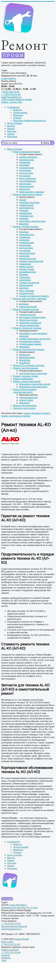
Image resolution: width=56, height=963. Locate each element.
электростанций (27, 314)
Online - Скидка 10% (11, 102)
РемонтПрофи (21, 939)
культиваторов (26, 167)
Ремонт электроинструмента (27, 194)
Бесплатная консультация (14, 926)
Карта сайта (7, 941)
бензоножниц (26, 285)
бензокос (23, 274)
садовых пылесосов (29, 282)
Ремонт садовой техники (26, 226)
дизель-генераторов (29, 325)
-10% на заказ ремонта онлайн (16, 99)
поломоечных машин (30, 341)
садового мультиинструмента (34, 296)
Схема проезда (8, 78)
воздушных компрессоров (32, 221)
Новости (17, 110)
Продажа (11, 131)
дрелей (22, 199)
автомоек (24, 304)
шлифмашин (25, 213)
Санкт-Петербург (17, 905)
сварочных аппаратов (30, 322)
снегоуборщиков (27, 181)
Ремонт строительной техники (28, 349)
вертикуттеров (26, 269)
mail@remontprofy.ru (11, 97)
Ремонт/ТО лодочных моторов (28, 365)
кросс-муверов (26, 290)
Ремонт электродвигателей (27, 381)
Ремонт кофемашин (23, 378)
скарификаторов (27, 272)
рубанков (24, 210)
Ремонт (11, 128)
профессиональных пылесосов (34, 338)
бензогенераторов (28, 320)
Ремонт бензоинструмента (26, 151)
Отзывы (17, 118)
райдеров (24, 288)
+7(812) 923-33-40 (10, 91)
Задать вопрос (20, 112)
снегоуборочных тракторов (33, 373)
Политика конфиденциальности (29, 120)
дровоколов (25, 264)
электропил (25, 280)
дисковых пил (26, 215)
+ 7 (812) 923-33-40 (10, 94)
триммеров (24, 162)
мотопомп (24, 256)
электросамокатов (28, 397)
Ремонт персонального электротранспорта (24, 390)
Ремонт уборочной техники (27, 328)
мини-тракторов (27, 178)
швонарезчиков (27, 357)
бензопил (24, 232)
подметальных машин (30, 344)
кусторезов (24, 175)
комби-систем (26, 266)
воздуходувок (26, 173)
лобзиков (23, 218)
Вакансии (18, 115)
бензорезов (24, 360)
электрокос (24, 277)
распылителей (26, 186)
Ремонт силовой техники (26, 309)
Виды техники (14, 123)
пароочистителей (28, 306)
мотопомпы (25, 183)
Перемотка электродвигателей (34, 384)
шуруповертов (26, 207)
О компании (13, 107)
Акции (10, 134)
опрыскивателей (27, 258)
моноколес (24, 402)
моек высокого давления (31, 191)
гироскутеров (26, 400)
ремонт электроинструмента (15, 416)
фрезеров (23, 223)
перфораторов (26, 205)
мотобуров (24, 362)
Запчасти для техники (24, 408)
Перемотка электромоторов (33, 386)
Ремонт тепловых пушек (25, 376)
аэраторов (24, 165)
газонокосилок (26, 159)
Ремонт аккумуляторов (24, 405)
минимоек (24, 346)
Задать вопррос (21, 847)
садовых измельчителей (31, 261)
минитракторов (27, 253)
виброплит (24, 189)
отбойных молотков (29, 202)
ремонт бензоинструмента (37, 413)
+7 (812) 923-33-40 (10, 944)
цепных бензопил (28, 157)
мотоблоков (25, 170)
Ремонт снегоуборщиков (25, 368)
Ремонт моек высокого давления (29, 298)
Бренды (11, 126)
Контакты (12, 136)
